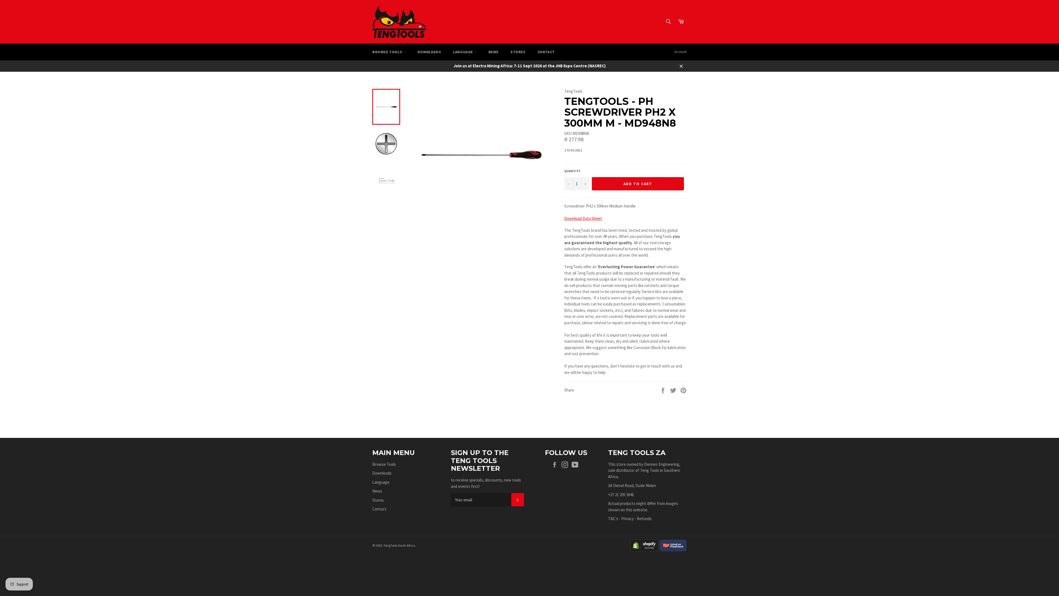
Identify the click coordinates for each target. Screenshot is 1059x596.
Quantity (572, 171)
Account (680, 51)
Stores (518, 51)
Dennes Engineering (661, 464)
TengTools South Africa (399, 545)
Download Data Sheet (583, 218)
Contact (546, 51)
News (493, 51)
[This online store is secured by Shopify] (644, 544)
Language (463, 51)
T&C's (613, 518)
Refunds (644, 518)
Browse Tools (387, 51)
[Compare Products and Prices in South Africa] (673, 544)
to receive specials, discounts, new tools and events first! (486, 483)
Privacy (627, 518)
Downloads (429, 51)
